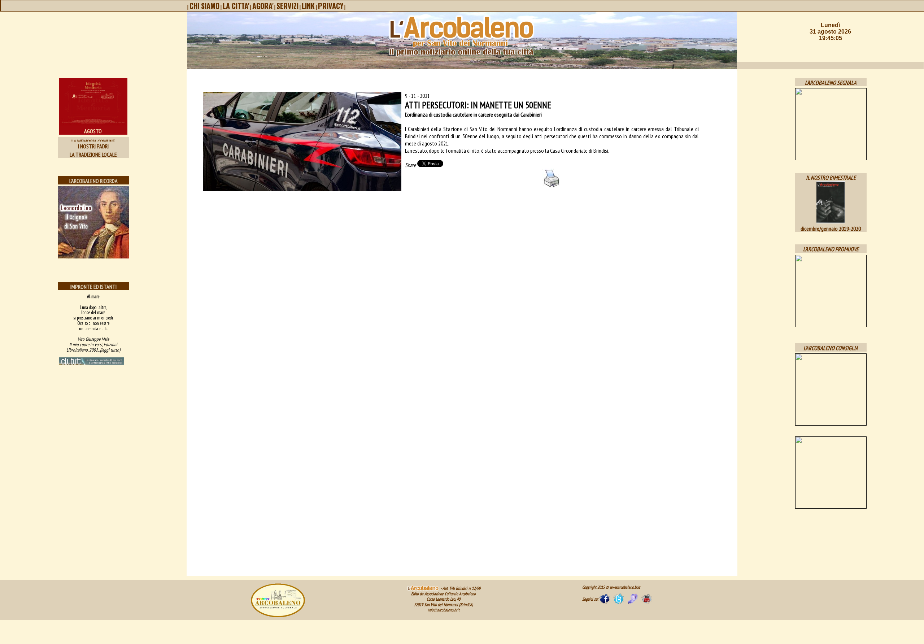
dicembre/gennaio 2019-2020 (831, 228)
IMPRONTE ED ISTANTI (93, 286)
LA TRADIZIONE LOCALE (93, 154)
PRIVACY (330, 5)
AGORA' (262, 5)
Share (410, 165)
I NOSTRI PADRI (93, 146)
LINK (308, 5)
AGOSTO (93, 131)
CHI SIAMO (204, 5)
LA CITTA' (236, 5)
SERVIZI (287, 5)
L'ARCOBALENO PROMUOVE (831, 249)
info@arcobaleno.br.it (443, 610)
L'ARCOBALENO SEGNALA (831, 82)
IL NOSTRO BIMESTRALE (831, 177)
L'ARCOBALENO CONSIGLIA (830, 348)
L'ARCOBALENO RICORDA (93, 180)
